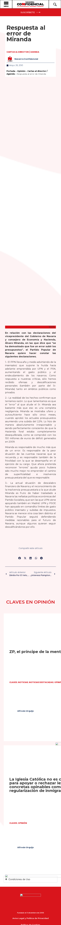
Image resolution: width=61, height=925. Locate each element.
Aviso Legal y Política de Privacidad (30, 918)
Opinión (21, 71)
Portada (11, 71)
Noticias (23, 682)
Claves (13, 682)
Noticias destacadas (41, 682)
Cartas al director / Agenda (23, 52)
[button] (19, 558)
